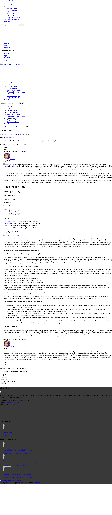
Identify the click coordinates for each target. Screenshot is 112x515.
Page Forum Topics (13, 18)
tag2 (10, 138)
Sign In (16, 512)
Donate (13, 61)
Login (5, 45)
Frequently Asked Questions (17, 14)
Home (2, 127)
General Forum (12, 8)
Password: (4, 379)
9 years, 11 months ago (45, 141)
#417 (25, 339)
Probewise (36, 483)
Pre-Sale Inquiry (12, 10)
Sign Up (11, 512)
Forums (7, 127)
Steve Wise (7, 221)
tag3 (14, 138)
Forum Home (8, 4)
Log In (4, 383)
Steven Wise (8, 223)
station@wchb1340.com (12, 403)
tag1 (7, 138)
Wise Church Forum (13, 12)
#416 (25, 151)
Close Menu (7, 22)
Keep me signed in (9, 381)
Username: (5, 377)
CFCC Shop (7, 47)
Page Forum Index (13, 20)
